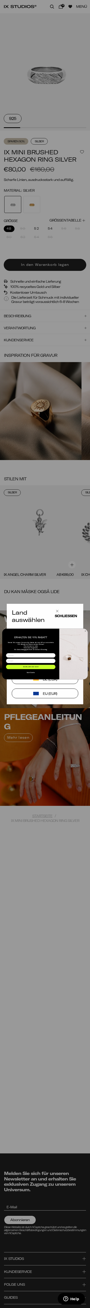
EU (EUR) (50, 693)
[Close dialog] (85, 631)
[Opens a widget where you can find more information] (71, 1299)
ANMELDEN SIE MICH (31, 667)
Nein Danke (31, 672)
